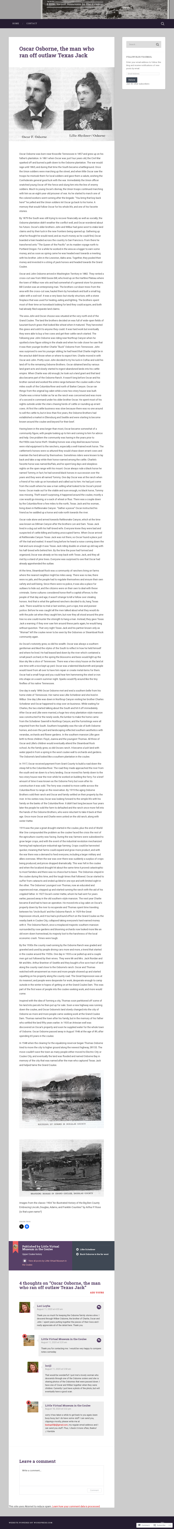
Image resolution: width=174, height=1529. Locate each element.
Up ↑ (163, 1523)
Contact (31, 23)
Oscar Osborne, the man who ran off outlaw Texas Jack (56, 52)
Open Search (162, 23)
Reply (99, 1307)
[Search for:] (143, 44)
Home (15, 23)
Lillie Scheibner (87, 1249)
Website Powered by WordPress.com (30, 1523)
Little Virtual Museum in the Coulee (63, 1339)
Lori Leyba (43, 1306)
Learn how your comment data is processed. (76, 1506)
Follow (131, 80)
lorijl (48, 1365)
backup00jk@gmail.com (56, 1425)
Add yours (97, 1292)
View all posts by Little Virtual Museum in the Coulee (44, 1263)
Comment (94, 1490)
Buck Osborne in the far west (94, 1254)
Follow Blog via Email (139, 57)
